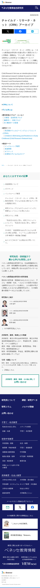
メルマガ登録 (28, 407)
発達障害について (11, 184)
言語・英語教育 (7, 461)
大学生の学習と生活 (9, 480)
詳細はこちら (9, 370)
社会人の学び (24, 488)
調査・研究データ (30, 400)
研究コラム (6, 407)
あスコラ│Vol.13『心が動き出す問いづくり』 (20, 241)
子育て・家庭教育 (26, 447)
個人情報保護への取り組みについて (11, 578)
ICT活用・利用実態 (26, 456)
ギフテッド (9, 151)
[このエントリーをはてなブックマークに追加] (32, 32)
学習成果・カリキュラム (10, 484)
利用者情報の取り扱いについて (9, 575)
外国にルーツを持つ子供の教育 (10, 466)
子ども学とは (7, 110)
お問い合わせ (7, 413)
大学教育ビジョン (26, 493)
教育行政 (23, 461)
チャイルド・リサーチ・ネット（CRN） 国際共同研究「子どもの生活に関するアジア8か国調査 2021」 (21, 200)
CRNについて (8, 104)
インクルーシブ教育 (12, 146)
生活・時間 (24, 443)
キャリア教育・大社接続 (28, 484)
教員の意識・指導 (8, 456)
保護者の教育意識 (8, 452)
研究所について (8, 400)
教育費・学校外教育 (9, 447)
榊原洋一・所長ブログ (12, 120)
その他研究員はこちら (12, 328)
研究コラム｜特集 (11, 215)
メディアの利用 (25, 427)
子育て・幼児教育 (26, 431)
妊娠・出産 (6, 431)
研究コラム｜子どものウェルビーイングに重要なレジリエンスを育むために (20, 209)
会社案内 (4, 580)
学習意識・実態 (7, 443)
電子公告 (4, 582)
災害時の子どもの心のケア (15, 154)
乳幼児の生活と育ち (9, 427)
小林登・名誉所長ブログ (13, 117)
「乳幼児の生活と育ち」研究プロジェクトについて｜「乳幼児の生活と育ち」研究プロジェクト (20, 222)
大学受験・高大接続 (27, 480)
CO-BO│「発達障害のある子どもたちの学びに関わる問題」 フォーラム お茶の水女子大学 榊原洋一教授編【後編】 (21, 232)
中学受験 (23, 452)
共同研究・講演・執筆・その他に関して (20, 380)
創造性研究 (6, 493)
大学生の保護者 (7, 488)
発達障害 (8, 149)
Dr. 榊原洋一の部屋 (11, 123)
